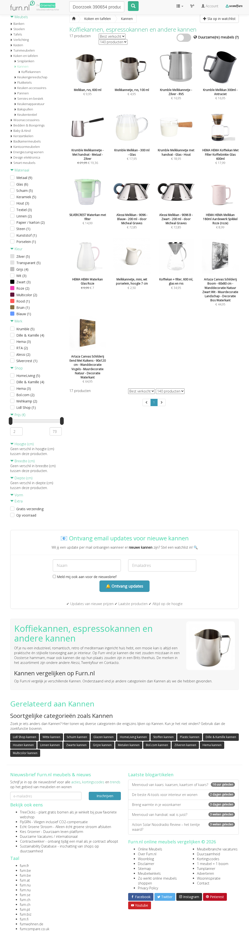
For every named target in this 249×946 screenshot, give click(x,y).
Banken (18, 23)
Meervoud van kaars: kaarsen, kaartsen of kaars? (182, 784)
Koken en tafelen (25, 56)
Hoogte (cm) (24, 444)
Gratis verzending (30, 509)
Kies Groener (30, 831)
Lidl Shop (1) (26, 407)
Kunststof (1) (26, 235)
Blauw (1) (23, 314)
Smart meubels (24, 163)
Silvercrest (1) (26, 360)
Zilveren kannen (185, 745)
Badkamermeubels (27, 141)
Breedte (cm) (24, 461)
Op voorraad (26, 515)
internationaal (67, 836)
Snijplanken (25, 61)
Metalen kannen (129, 745)
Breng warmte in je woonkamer (182, 804)
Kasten (18, 45)
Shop (18, 368)
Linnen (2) (24, 216)
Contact (203, 883)
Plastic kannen (189, 737)
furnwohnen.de (31, 924)
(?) (237, 37)
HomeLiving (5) (28, 375)
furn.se (25, 894)
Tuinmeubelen (24, 50)
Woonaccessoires (26, 120)
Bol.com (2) (25, 395)
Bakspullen (25, 109)
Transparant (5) (28, 262)
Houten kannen (23, 745)
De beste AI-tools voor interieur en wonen (182, 794)
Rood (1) (23, 301)
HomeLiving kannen (133, 737)
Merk (18, 321)
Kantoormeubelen (26, 146)
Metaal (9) (24, 177)
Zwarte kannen (76, 745)
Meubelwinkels (149, 873)
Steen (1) (23, 228)
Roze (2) (22, 288)
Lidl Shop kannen (24, 737)
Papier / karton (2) (30, 222)
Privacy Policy (148, 888)
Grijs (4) (22, 269)
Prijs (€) (19, 414)
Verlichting (21, 39)
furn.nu (25, 885)
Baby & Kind (22, 130)
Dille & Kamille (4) (30, 335)
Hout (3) (22, 203)
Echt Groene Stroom (36, 826)
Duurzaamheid (208, 854)
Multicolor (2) (26, 295)
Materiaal (21, 170)
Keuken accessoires (31, 88)
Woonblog (146, 859)
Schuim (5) (24, 190)
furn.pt (25, 909)
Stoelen (19, 29)
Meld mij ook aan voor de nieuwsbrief (86, 576)
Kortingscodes (208, 859)
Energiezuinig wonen (28, 152)
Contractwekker (32, 841)
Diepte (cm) (23, 478)
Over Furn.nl (147, 854)
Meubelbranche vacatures (217, 849)
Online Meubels (150, 849)
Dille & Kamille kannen (221, 737)
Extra (18, 501)
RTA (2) (22, 348)
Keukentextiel (27, 114)
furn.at (25, 880)
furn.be (25, 870)
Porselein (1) (26, 241)
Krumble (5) (25, 329)
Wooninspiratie (209, 878)
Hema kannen (212, 745)
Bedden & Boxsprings (28, 125)
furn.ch (25, 899)
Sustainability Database (38, 846)
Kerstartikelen (23, 136)
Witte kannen (51, 737)
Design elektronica (26, 157)
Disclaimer (146, 863)
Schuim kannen (77, 737)
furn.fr (24, 865)
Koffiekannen (31, 72)
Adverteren (205, 873)
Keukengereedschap (32, 77)
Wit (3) (21, 275)
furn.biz (25, 914)
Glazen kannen (103, 737)
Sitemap (144, 868)
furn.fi (24, 919)
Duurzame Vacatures (36, 836)
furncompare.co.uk (34, 929)
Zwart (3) (23, 282)
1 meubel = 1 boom (212, 863)
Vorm (18, 495)
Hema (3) (23, 341)
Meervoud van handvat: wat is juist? (182, 814)
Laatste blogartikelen (150, 774)
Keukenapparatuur (30, 104)
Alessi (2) (23, 354)
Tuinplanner (206, 868)
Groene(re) (47, 5)
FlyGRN (25, 822)
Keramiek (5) (26, 197)
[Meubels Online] (74, 19)
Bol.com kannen (157, 745)
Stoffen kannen (163, 737)
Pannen (23, 93)
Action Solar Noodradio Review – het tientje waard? (182, 827)
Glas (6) (22, 184)
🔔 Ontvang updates (124, 586)
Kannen (22, 66)
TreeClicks (28, 812)
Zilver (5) (23, 256)
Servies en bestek (30, 98)
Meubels (21, 17)
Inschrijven (105, 796)
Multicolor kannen (25, 753)
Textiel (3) (24, 209)
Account (211, 6)
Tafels (17, 34)
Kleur (18, 249)
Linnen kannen (50, 745)
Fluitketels (24, 82)
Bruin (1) (23, 307)
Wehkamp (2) (26, 401)
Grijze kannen (102, 745)
